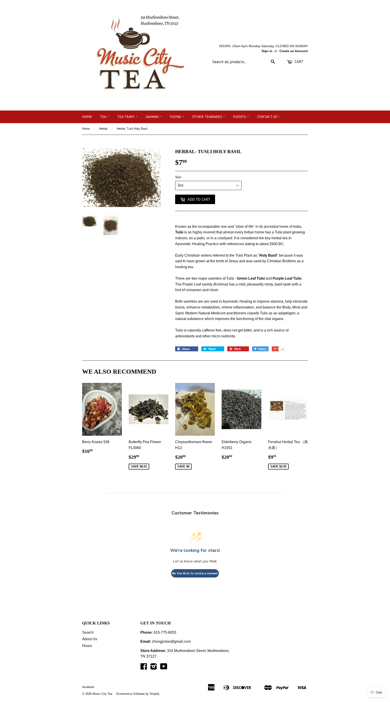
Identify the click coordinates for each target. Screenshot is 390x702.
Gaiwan (152, 116)
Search (88, 632)
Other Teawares (207, 116)
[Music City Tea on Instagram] (153, 668)
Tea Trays (126, 116)
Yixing (176, 116)
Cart (298, 61)
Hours (87, 646)
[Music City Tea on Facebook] (143, 668)
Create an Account (293, 51)
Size (178, 177)
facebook (88, 687)
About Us (89, 639)
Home (87, 116)
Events (240, 116)
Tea (103, 116)
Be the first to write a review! (195, 573)
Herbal (103, 128)
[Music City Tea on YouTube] (163, 668)
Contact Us (267, 116)
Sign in (267, 51)
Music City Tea (102, 693)
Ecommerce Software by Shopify (138, 693)
